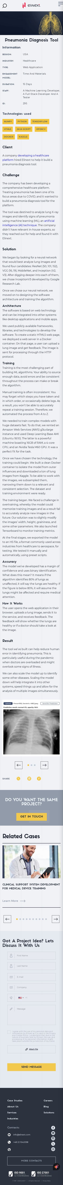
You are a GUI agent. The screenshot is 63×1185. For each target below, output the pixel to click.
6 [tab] (33, 919)
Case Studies (14, 1101)
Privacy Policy (47, 1181)
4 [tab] (26, 919)
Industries (12, 1119)
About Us (12, 1107)
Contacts (13, 1127)
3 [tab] (35, 765)
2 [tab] (31, 765)
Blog (46, 1107)
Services (11, 1113)
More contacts (31, 1161)
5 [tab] (30, 919)
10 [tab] (46, 919)
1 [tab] (28, 765)
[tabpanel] (31, 728)
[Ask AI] (56, 1167)
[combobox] (21, 997)
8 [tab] (39, 919)
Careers (48, 1101)
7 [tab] (36, 919)
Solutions (49, 1113)
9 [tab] (43, 919)
